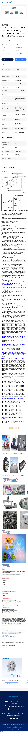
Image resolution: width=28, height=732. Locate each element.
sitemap (13, 724)
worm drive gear (19, 642)
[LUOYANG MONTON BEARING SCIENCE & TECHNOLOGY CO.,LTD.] (6, 2)
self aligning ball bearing (8, 645)
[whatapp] (11, 718)
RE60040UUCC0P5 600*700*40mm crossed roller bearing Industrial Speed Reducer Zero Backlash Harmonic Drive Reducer (11, 679)
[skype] (14, 718)
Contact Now (19, 59)
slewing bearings (9, 642)
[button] (3, 670)
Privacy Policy (6, 724)
